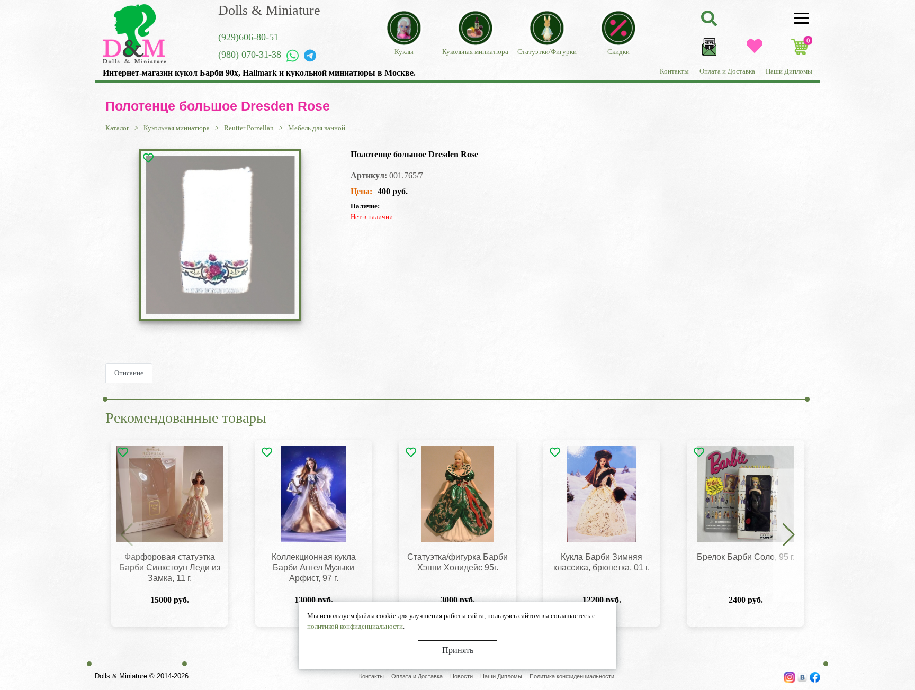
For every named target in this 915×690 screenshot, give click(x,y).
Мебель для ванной (316, 128)
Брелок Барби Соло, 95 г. (746, 556)
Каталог (117, 128)
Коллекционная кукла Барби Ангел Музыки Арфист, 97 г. (314, 567)
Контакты (674, 71)
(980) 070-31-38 (249, 54)
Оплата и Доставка (727, 71)
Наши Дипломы (789, 71)
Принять (457, 650)
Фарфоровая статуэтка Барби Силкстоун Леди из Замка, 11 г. (169, 567)
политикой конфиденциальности (355, 626)
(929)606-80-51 (248, 37)
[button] (788, 535)
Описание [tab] (128, 373)
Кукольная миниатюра (176, 128)
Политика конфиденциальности (572, 676)
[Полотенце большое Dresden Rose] (220, 235)
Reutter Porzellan (249, 128)
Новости (461, 676)
